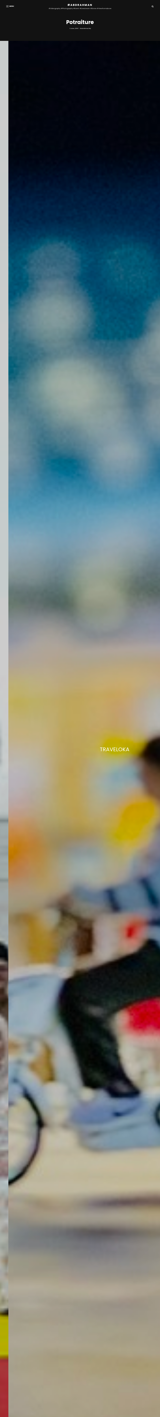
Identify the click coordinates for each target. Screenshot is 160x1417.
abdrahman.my (85, 28)
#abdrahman (80, 5)
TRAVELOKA (116, 749)
